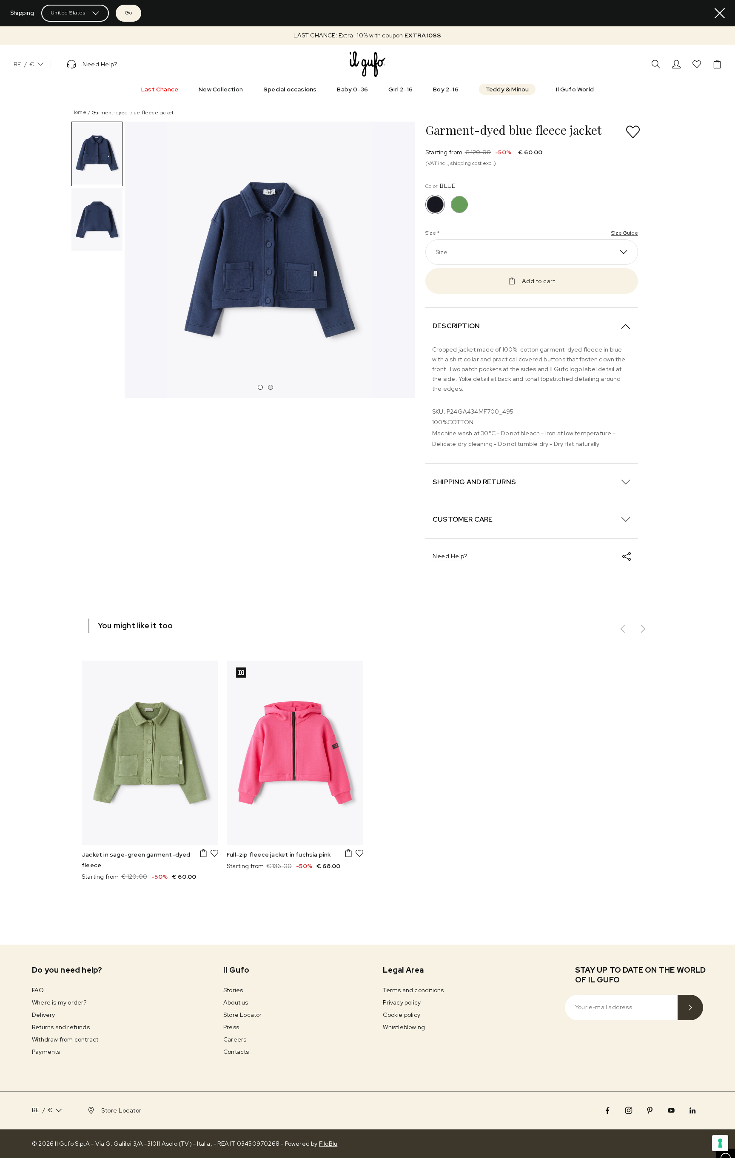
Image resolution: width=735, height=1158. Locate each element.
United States (68, 12)
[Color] (459, 204)
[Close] (720, 13)
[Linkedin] (692, 1110)
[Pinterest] (650, 1110)
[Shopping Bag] (717, 64)
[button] (367, 35)
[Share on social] (626, 556)
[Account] (676, 64)
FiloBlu (328, 1143)
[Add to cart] (203, 853)
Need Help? (450, 556)
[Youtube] (671, 1110)
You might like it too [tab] (135, 625)
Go (128, 12)
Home (78, 112)
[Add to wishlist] (632, 132)
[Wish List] (696, 64)
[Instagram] (628, 1110)
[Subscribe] (690, 1007)
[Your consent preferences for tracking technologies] (720, 1143)
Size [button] (441, 252)
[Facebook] (607, 1110)
